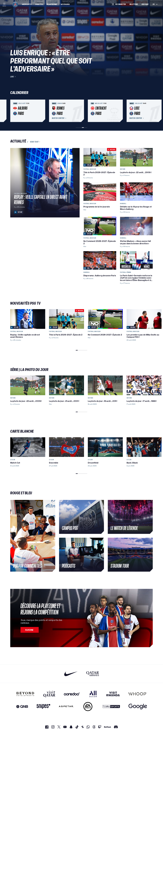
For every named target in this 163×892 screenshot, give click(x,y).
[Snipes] (43, 706)
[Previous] (13, 111)
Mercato (27, 4)
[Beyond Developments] (25, 694)
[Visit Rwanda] (113, 694)
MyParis (65, 4)
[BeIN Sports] (111, 706)
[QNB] (22, 706)
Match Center (58, 118)
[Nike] (71, 673)
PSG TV (39, 4)
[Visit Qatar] (49, 694)
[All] (93, 694)
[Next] (150, 111)
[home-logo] (15, 4)
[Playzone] (30, 630)
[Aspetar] (66, 706)
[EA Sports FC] (88, 706)
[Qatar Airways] (92, 673)
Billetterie (134, 4)
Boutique (145, 4)
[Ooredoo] (72, 694)
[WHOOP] (137, 694)
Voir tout (34, 142)
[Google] (138, 706)
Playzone (52, 4)
